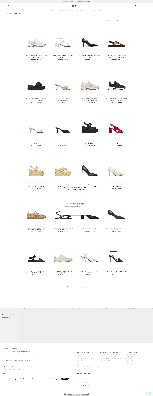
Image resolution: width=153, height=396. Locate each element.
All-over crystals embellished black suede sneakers (116, 99)
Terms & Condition (130, 354)
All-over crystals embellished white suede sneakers (36, 56)
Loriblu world (102, 10)
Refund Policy (129, 360)
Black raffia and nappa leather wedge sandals (89, 142)
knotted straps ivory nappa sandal (89, 271)
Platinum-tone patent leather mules (36, 142)
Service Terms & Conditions (132, 364)
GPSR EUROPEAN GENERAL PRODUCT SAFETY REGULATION (87, 359)
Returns (128, 362)
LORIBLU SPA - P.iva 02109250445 (108, 356)
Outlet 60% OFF (90, 10)
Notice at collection (69, 394)
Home (10, 13)
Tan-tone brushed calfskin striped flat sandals (116, 56)
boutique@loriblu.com (86, 379)
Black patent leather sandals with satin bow (63, 228)
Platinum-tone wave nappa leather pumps (116, 185)
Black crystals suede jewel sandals (116, 271)
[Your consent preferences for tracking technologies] (150, 393)
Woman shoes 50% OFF (63, 10)
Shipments (128, 358)
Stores (79, 364)
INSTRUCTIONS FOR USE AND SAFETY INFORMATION (88, 366)
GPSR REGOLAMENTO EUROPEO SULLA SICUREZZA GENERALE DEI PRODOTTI (112, 359)
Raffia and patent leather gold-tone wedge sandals (36, 185)
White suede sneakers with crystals (63, 271)
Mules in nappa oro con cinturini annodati (63, 99)
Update (107, 377)
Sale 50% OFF (50, 10)
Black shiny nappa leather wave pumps (89, 56)
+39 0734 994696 (83, 382)
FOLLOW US (5, 317)
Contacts (79, 362)
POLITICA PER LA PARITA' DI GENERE (109, 354)
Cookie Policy (80, 354)
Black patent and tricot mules (63, 142)
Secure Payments (130, 356)
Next (82, 286)
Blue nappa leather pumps (90, 228)
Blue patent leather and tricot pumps (116, 228)
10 (75, 286)
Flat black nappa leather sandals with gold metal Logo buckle (36, 271)
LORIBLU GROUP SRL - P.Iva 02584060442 (86, 368)
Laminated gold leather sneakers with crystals (36, 228)
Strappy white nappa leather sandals (63, 56)
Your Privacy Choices (80, 394)
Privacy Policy (80, 356)
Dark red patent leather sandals (116, 142)
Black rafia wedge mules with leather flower (36, 99)
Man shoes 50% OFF (78, 10)
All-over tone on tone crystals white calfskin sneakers (90, 99)
